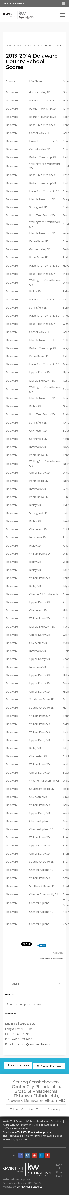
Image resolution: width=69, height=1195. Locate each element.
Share (42, 945)
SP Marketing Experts (29, 1186)
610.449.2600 (23, 1039)
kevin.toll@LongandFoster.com (34, 1044)
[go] (59, 984)
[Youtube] (34, 1155)
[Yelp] (47, 1155)
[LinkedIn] (41, 1155)
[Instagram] (27, 1155)
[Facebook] (20, 1155)
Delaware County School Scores (51, 958)
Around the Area (53, 45)
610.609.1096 (21, 1034)
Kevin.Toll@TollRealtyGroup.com (30, 1132)
